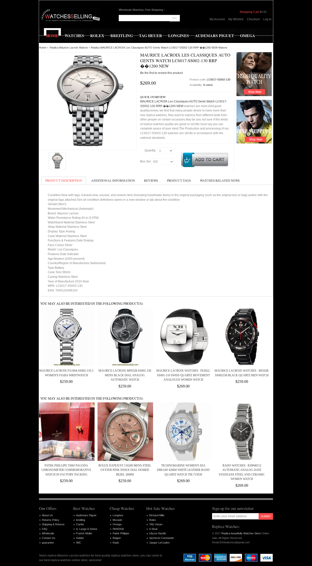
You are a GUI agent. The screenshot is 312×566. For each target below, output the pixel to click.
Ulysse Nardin (157, 533)
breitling (80, 519)
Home (42, 47)
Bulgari (117, 537)
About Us (47, 515)
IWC (78, 542)
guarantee (48, 542)
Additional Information (113, 180)
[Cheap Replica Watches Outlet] (70, 14)
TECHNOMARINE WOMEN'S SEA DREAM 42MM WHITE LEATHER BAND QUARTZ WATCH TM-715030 (183, 470)
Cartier (80, 524)
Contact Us (48, 537)
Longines (118, 515)
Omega (117, 524)
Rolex (152, 519)
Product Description (63, 180)
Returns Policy (50, 519)
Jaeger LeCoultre (159, 542)
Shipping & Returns (53, 524)
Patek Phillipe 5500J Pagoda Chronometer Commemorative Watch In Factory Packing (66, 470)
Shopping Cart (249, 12)
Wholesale (48, 533)
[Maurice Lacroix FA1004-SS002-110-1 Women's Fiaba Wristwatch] (66, 337)
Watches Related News (220, 180)
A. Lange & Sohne (86, 528)
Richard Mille (156, 515)
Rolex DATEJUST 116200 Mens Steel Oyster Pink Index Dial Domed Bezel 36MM (124, 470)
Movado (117, 519)
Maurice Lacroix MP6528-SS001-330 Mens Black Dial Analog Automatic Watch (124, 375)
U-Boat (153, 528)
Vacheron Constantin (161, 537)
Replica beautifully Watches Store (241, 533)
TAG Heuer (156, 524)
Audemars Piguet (86, 515)
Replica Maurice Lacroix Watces (69, 47)
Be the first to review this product (161, 73)
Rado (116, 542)
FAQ (44, 528)
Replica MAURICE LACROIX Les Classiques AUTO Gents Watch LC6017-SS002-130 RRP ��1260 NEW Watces (159, 47)
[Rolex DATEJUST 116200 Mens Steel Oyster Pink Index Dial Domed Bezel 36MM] (125, 431)
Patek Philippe (121, 533)
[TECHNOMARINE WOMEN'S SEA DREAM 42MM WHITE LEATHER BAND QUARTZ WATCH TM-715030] (183, 431)
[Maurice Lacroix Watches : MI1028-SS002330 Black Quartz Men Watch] (241, 337)
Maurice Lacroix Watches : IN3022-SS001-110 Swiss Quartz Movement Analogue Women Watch (183, 375)
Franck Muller (84, 533)
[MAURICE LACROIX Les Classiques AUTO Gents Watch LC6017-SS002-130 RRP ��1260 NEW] (57, 160)
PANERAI (118, 528)
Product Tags (179, 180)
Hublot (80, 537)
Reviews (151, 180)
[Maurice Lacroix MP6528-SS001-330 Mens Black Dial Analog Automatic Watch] (125, 337)
